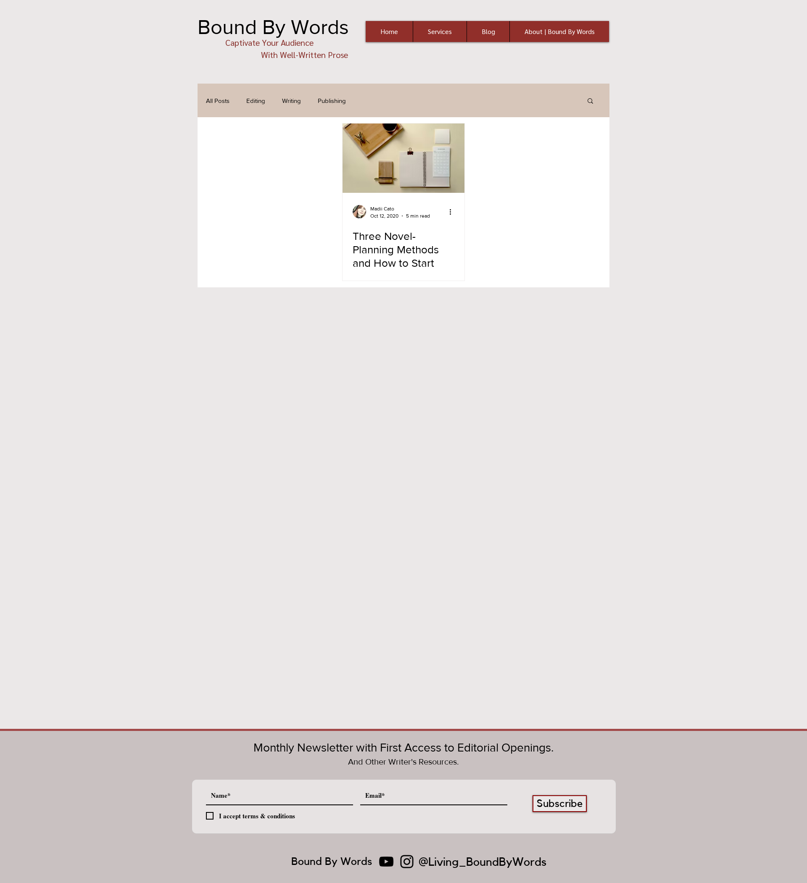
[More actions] (453, 212)
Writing (291, 100)
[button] (590, 101)
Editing (255, 100)
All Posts (217, 100)
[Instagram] (407, 861)
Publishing (332, 100)
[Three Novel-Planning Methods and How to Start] (403, 158)
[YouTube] (386, 861)
